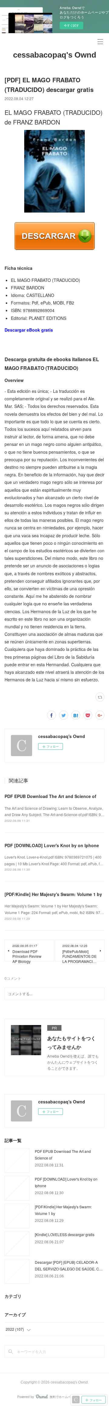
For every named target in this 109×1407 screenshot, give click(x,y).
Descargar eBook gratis (29, 330)
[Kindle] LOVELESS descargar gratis (64, 1234)
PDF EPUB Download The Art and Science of (50, 796)
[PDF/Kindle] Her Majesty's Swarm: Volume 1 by (53, 894)
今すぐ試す (71, 25)
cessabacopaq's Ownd (54, 54)
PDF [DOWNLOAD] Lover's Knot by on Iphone (52, 845)
